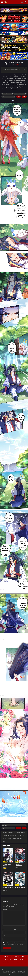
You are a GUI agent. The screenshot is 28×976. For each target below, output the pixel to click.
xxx (14, 965)
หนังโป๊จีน (6, 956)
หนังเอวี (15, 959)
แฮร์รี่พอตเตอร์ (8, 959)
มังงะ (22, 956)
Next (24, 96)
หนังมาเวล (21, 959)
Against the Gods (18, 64)
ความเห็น (5, 909)
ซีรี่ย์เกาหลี (17, 956)
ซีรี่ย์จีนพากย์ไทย (5, 962)
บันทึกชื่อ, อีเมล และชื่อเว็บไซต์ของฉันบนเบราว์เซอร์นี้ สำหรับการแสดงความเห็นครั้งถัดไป (13, 943)
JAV (11, 956)
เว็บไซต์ (4, 936)
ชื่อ (4, 929)
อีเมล (15, 929)
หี (21, 962)
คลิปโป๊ (12, 962)
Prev (19, 96)
